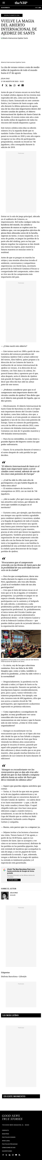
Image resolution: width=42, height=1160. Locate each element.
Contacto (5, 1130)
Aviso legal (6, 1140)
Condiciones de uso (8, 1147)
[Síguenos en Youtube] (16, 1155)
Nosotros (5, 1134)
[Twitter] (6, 85)
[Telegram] (18, 85)
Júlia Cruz (5, 78)
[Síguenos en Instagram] (13, 1155)
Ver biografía (12, 895)
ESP (40, 7)
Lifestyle (23, 976)
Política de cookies (8, 1137)
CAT (36, 7)
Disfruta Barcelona (11, 15)
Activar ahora (13, 880)
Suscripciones (7, 1151)
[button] (3, 2)
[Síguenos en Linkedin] (10, 1155)
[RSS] (19, 1155)
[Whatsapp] (14, 85)
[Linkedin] (10, 85)
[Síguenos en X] (6, 1155)
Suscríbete (5, 7)
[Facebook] (2, 85)
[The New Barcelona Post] (12, 1117)
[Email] (22, 85)
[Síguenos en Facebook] (3, 1155)
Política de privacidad (10, 1144)
